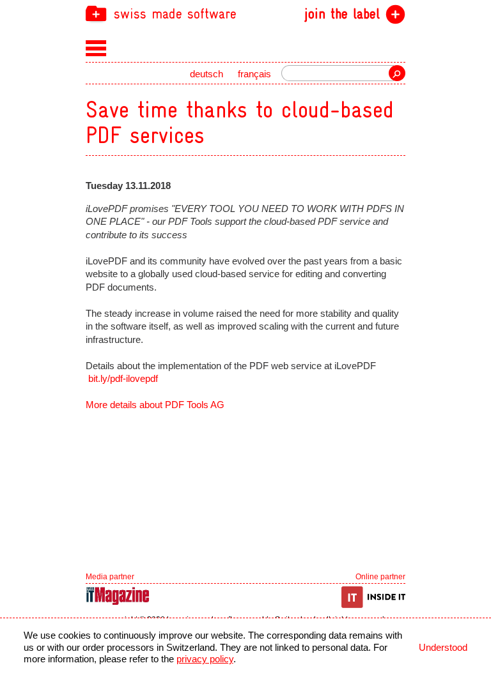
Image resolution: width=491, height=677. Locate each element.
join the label (342, 14)
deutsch (206, 74)
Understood (443, 648)
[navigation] (245, 13)
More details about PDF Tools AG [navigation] (155, 405)
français (254, 74)
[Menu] (96, 47)
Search (397, 73)
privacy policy (204, 659)
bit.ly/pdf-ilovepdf (123, 379)
